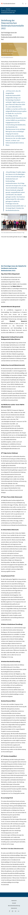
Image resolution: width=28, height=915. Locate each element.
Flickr (25, 237)
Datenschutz (14, 908)
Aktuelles (8, 9)
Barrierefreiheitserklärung (14, 905)
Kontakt (14, 903)
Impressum (14, 900)
